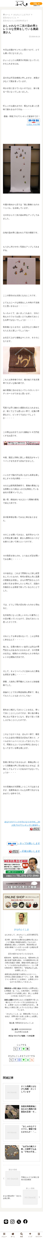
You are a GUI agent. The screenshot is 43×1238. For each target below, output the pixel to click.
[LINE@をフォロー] (23, 1060)
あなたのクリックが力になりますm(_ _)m (22, 822)
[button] (28, 1049)
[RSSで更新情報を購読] (32, 1060)
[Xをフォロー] (11, 1060)
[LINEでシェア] (23, 1049)
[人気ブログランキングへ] (14, 851)
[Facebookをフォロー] (15, 1060)
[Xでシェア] (15, 1049)
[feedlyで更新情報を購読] (28, 1060)
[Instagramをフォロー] (19, 1060)
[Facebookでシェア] (19, 1049)
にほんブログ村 (33, 124)
